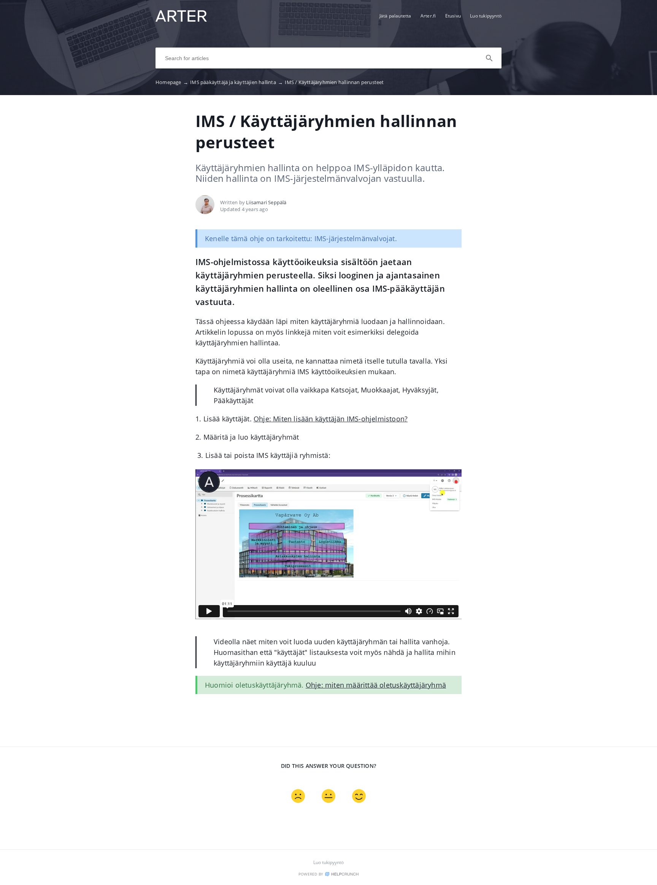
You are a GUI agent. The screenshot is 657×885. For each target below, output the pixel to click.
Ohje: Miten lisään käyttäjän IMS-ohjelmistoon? (331, 418)
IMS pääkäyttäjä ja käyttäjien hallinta (236, 82)
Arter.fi (428, 16)
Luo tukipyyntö (485, 16)
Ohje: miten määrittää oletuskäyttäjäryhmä (376, 685)
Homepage (172, 82)
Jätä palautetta (395, 16)
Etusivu (453, 16)
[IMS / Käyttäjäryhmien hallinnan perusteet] (181, 19)
